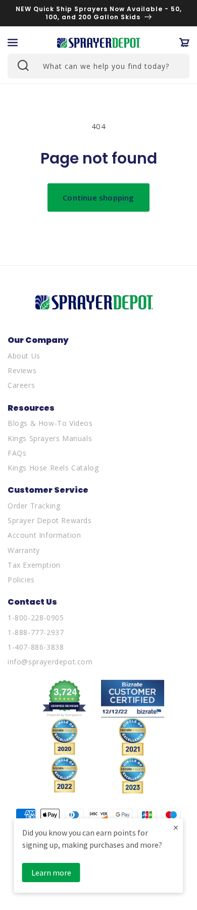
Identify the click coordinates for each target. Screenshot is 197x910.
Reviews (22, 370)
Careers (21, 385)
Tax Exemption (34, 565)
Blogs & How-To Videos (50, 423)
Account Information (44, 535)
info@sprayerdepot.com (50, 661)
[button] (13, 42)
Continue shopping (98, 197)
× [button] (175, 827)
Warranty (24, 550)
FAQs (17, 453)
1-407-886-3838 (36, 647)
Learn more (51, 872)
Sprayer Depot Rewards (50, 520)
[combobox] (98, 66)
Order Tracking (34, 505)
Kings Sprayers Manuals (50, 438)
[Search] (22, 65)
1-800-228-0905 (36, 617)
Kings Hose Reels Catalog (53, 467)
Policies (21, 579)
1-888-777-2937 (36, 632)
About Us (24, 356)
